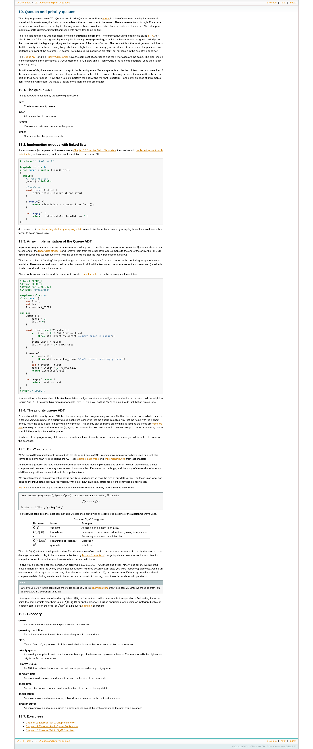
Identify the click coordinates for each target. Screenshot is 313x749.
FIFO (151, 35)
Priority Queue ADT (57, 56)
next (283, 2)
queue (106, 18)
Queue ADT (30, 56)
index (293, 2)
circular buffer (90, 274)
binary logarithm (99, 588)
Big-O (21, 487)
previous (272, 2)
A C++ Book (24, 2)
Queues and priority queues (52, 2)
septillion (87, 605)
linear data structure (49, 250)
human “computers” (93, 555)
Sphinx (289, 746)
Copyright (238, 746)
